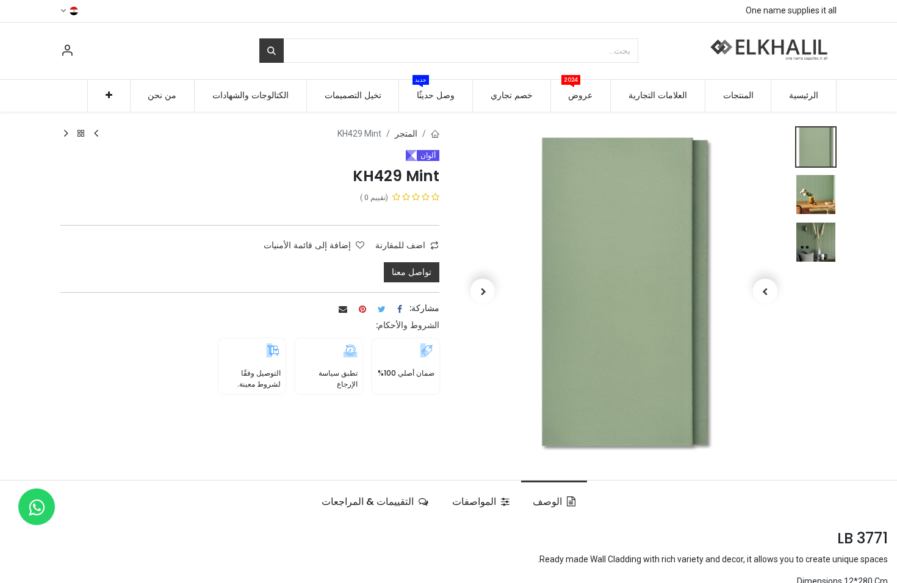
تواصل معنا (411, 272)
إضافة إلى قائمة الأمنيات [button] (307, 245)
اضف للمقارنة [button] (400, 245)
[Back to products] (81, 133)
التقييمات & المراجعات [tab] (369, 502)
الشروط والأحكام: (407, 325)
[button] (109, 96)
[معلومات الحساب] (67, 52)
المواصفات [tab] (475, 502)
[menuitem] (803, 96)
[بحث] (271, 50)
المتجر (406, 133)
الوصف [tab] (548, 502)
